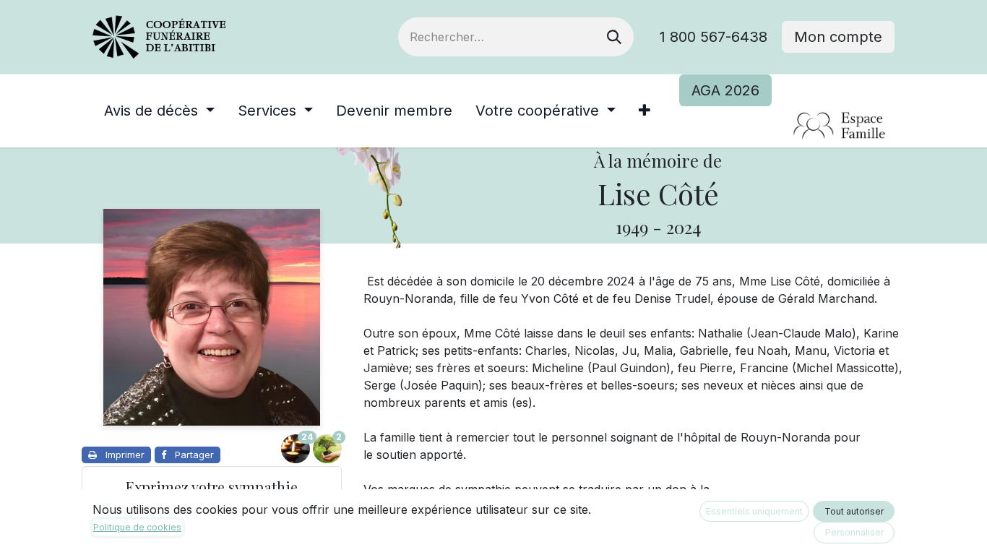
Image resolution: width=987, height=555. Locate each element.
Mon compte (838, 37)
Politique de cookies (137, 527)
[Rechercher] (614, 36)
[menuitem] (159, 110)
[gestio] (786, 126)
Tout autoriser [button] (854, 511)
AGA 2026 (725, 90)
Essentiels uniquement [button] (754, 511)
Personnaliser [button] (854, 532)
